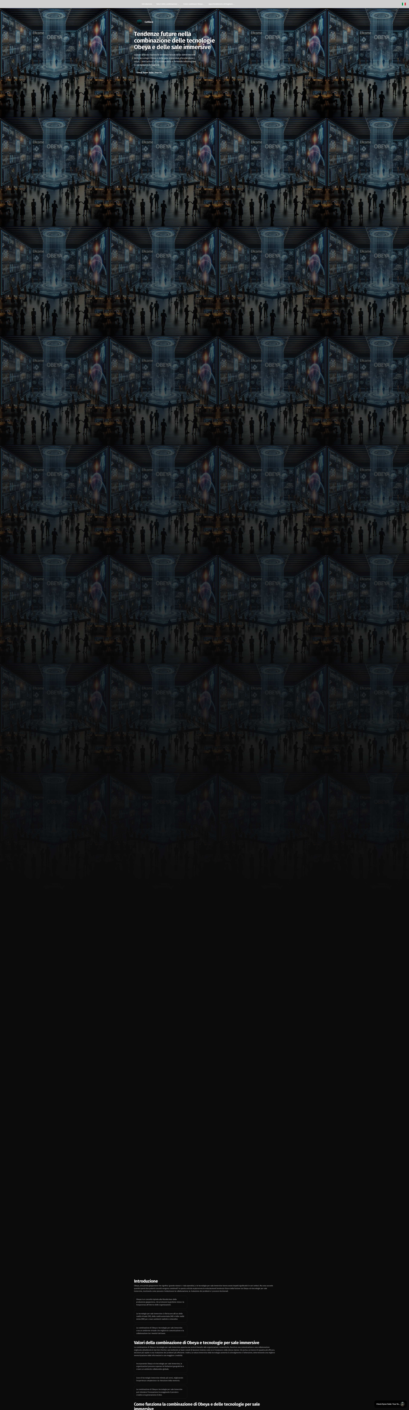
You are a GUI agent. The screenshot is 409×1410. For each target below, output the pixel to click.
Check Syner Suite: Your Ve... (150, 72)
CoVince (149, 22)
